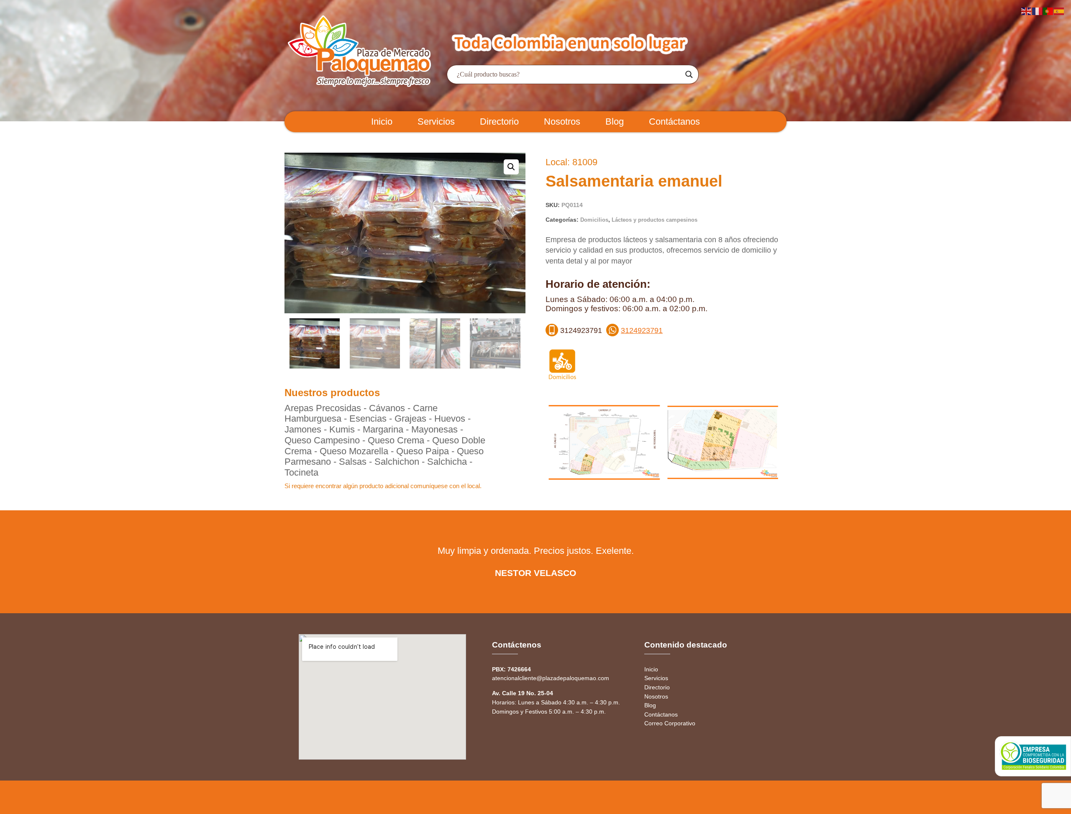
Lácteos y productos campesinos (654, 220)
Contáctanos (674, 121)
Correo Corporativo (669, 723)
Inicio (381, 121)
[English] (1026, 10)
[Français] (1037, 10)
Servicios (436, 121)
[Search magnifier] (689, 74)
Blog (614, 121)
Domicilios (594, 220)
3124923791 (642, 330)
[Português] (1048, 10)
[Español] (1059, 10)
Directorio (499, 121)
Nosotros (562, 121)
